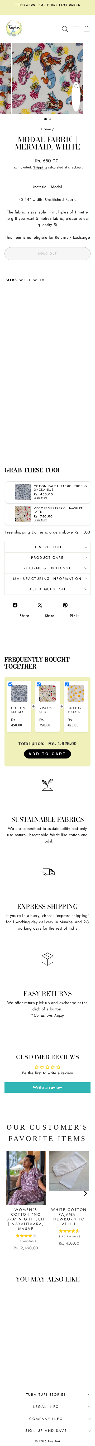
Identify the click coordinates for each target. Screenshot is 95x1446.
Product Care (47, 557)
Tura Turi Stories (46, 1394)
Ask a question (47, 589)
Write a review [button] (47, 1087)
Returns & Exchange (47, 568)
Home (46, 129)
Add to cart (47, 754)
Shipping (40, 167)
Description (48, 547)
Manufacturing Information (47, 578)
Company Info (46, 1418)
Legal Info (46, 1406)
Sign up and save (46, 1430)
